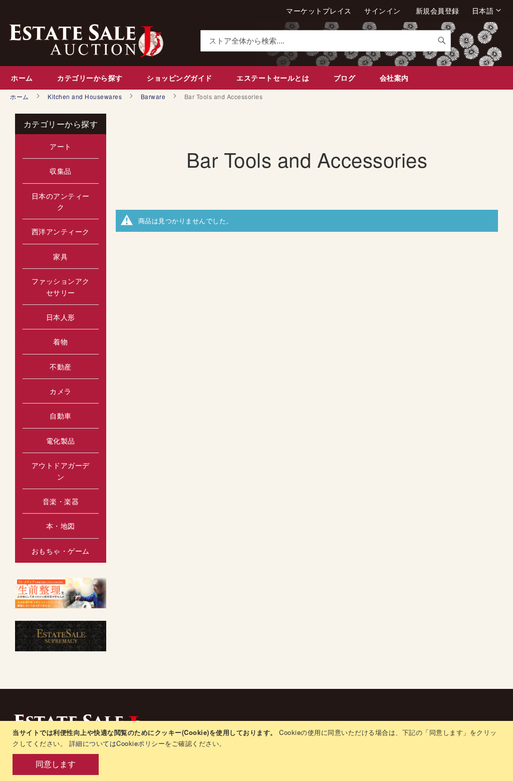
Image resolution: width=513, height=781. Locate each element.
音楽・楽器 (61, 501)
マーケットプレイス (319, 11)
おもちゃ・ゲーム (61, 551)
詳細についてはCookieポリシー (117, 743)
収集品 (61, 171)
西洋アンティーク (61, 231)
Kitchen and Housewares (86, 96)
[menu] (256, 78)
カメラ (61, 391)
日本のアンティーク (61, 201)
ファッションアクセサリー (61, 286)
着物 (60, 341)
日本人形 (60, 317)
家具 (60, 256)
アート (61, 146)
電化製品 (60, 441)
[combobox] (325, 41)
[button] (486, 10)
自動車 (61, 416)
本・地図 (60, 526)
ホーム (20, 96)
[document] (258, 751)
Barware (154, 96)
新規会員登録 (437, 11)
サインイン (382, 11)
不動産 (61, 366)
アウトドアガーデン (61, 470)
